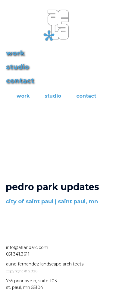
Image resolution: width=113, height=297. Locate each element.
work (23, 96)
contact (86, 96)
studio (53, 96)
